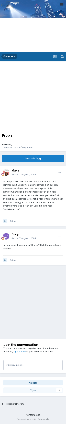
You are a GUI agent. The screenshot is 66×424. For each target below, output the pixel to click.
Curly (15, 234)
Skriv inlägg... (16, 365)
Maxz (8, 144)
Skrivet (24, 174)
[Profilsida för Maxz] (6, 172)
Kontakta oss (33, 414)
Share (33, 382)
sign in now (20, 351)
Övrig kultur (26, 147)
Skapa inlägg (33, 158)
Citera (13, 221)
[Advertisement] (33, 96)
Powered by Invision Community (33, 419)
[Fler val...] (60, 172)
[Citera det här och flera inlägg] (5, 221)
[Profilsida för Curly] (6, 236)
